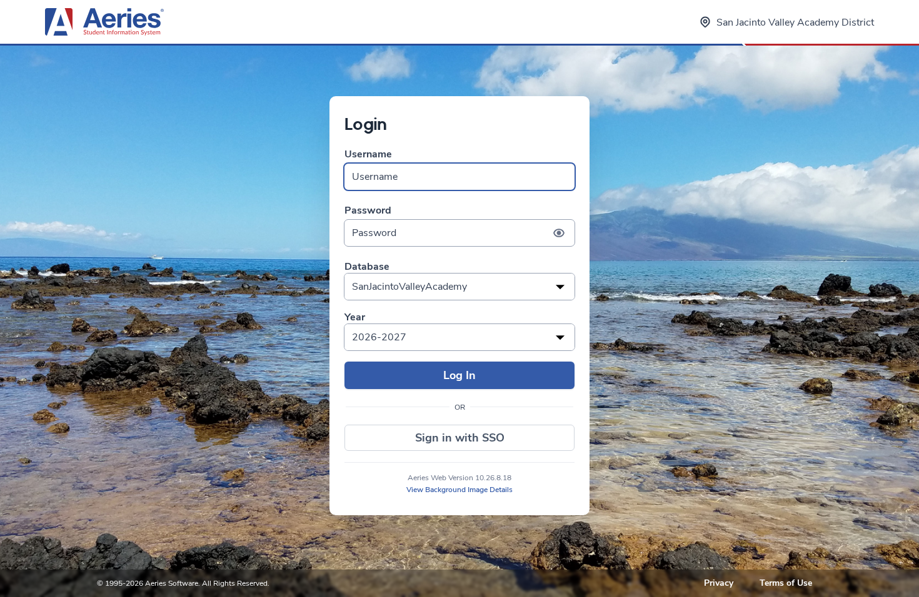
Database (366, 267)
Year (354, 317)
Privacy (718, 583)
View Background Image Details (459, 490)
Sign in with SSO (460, 437)
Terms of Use (786, 583)
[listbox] (459, 287)
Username (368, 154)
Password (367, 210)
